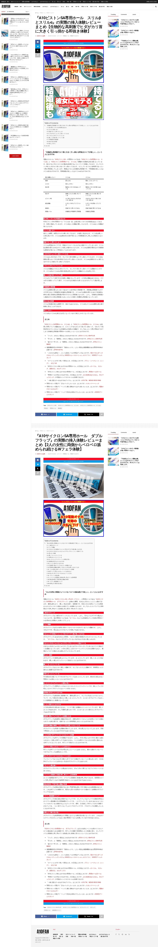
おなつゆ (54, 363)
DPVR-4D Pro (58, 350)
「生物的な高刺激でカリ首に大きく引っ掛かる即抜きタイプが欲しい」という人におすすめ (72, 125)
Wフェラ (93, 907)
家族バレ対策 (104, 1)
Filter (27, 11)
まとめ (48, 146)
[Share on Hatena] (37, 46)
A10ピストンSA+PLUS (95, 339)
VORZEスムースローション (73, 355)
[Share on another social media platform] (37, 55)
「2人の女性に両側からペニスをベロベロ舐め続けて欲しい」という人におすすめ (69, 543)
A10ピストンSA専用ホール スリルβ (57, 324)
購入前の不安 (96, 1)
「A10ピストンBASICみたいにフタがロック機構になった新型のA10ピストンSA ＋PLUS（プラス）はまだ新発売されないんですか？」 (19, 115)
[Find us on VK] (126, 934)
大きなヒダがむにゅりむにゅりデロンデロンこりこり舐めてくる (66, 551)
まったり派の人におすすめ (56, 563)
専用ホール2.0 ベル (95, 372)
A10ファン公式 (41, 36)
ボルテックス (61, 369)
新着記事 (3, 1)
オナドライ (86, 355)
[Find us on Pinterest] (122, 934)
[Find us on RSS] (129, 934)
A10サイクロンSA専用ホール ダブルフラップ (60, 828)
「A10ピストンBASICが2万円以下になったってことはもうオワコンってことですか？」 (19, 102)
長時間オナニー (56, 910)
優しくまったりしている (55, 555)
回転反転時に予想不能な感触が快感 (58, 579)
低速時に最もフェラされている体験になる (60, 565)
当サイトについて (15, 1)
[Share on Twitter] (37, 51)
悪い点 (59, 1)
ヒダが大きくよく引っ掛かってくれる (59, 133)
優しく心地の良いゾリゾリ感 (56, 137)
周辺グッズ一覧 (87, 1)
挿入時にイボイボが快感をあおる (58, 127)
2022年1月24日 (52, 454)
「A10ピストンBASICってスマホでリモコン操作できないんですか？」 (19, 46)
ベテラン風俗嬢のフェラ (55, 581)
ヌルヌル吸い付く (53, 129)
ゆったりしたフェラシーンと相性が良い (59, 559)
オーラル (93, 366)
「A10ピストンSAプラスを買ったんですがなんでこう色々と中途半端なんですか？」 (129, 22)
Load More (15, 156)
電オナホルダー (95, 353)
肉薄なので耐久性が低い (55, 583)
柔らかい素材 (52, 553)
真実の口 (52, 369)
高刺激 (60, 408)
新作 (8, 1)
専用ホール (53, 408)
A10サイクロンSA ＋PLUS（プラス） (67, 599)
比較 (64, 1)
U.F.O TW (84, 380)
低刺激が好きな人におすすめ (56, 561)
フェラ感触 (52, 547)
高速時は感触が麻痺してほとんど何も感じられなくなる (64, 567)
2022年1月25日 (52, 36)
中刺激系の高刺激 (53, 139)
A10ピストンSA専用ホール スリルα (64, 161)
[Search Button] (156, 6)
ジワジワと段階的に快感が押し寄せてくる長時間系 (63, 577)
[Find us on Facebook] (115, 934)
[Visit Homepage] (6, 6)
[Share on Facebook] (37, 42)
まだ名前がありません (90, 375)
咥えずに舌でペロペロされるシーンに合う (60, 573)
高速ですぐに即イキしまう (56, 131)
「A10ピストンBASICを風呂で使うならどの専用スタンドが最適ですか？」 (19, 126)
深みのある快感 (53, 141)
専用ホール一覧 (77, 1)
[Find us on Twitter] (119, 934)
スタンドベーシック (92, 383)
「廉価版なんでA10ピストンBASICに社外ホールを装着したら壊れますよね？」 (19, 68)
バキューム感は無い (54, 575)
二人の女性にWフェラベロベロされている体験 (61, 569)
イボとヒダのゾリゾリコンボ (56, 135)
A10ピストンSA (60, 159)
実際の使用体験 (26, 1)
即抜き (46, 408)
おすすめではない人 (45, 1)
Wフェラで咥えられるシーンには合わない (60, 571)
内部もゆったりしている (55, 557)
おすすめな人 (35, 1)
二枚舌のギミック (53, 545)
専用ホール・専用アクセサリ (47, 12)
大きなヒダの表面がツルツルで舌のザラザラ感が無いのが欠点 (65, 549)
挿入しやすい (52, 143)
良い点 (53, 1)
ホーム (36, 12)
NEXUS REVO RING (95, 380)
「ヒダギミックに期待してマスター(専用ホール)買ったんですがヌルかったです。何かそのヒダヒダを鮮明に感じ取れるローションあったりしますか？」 (19, 34)
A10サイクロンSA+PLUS (87, 336)
